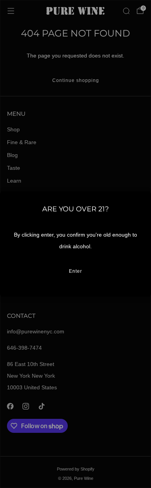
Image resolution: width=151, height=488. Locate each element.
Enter (75, 271)
